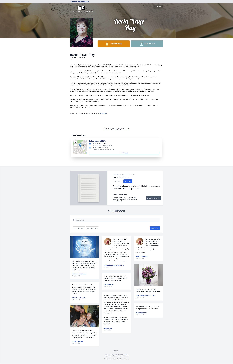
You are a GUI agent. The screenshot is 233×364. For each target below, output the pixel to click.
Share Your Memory (153, 198)
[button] (80, 145)
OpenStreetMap (118, 359)
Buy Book (127, 181)
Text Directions (124, 153)
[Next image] (97, 316)
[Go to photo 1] (83, 326)
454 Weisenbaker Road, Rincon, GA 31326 (105, 149)
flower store (103, 113)
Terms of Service (121, 356)
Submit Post (155, 228)
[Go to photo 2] (84, 326)
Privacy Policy (111, 356)
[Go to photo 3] (85, 326)
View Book (118, 181)
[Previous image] (72, 316)
